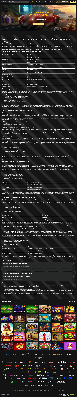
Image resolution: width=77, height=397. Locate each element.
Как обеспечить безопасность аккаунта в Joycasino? (15, 270)
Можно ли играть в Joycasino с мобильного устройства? (16, 276)
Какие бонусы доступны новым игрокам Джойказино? (16, 266)
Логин (73, 1)
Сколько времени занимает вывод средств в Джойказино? (17, 273)
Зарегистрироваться (62, 1)
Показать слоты (71, 301)
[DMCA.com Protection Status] (73, 394)
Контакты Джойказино (49, 385)
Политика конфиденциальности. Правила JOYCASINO (33, 385)
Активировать (38, 24)
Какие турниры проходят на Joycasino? (12, 279)
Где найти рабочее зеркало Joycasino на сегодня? (15, 263)
